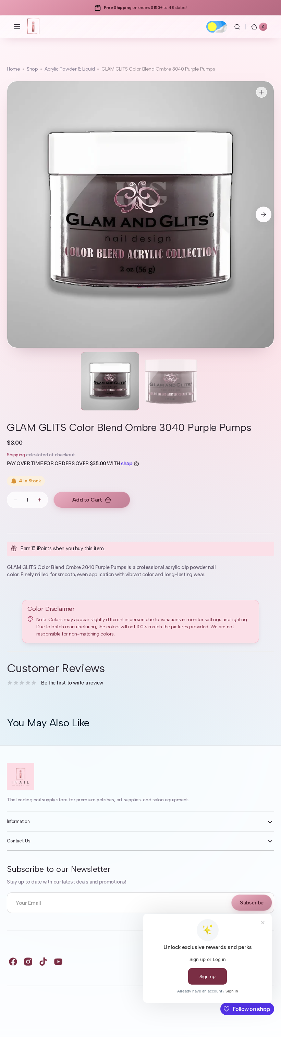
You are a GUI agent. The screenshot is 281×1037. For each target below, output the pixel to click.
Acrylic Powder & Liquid (70, 69)
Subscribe (252, 902)
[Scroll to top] (266, 1022)
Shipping (16, 455)
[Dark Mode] (216, 27)
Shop (32, 69)
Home (13, 69)
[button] (17, 26)
